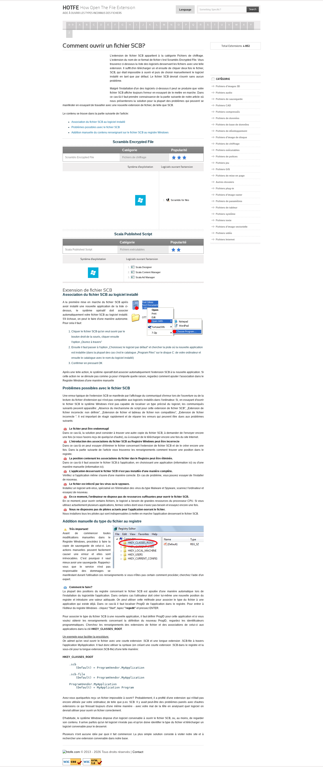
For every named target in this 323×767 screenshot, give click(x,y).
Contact (137, 752)
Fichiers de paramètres (229, 201)
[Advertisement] (85, 75)
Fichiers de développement (231, 131)
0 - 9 (71, 24)
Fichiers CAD (223, 105)
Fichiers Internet (225, 239)
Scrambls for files (180, 200)
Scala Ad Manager (145, 277)
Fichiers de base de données (232, 124)
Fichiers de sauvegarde (229, 99)
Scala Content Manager (148, 272)
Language (185, 9)
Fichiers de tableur (226, 207)
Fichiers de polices (227, 156)
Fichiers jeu (222, 163)
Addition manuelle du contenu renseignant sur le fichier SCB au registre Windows (120, 132)
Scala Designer (144, 267)
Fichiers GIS (223, 169)
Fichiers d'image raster (229, 194)
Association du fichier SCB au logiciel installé (98, 121)
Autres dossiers (225, 182)
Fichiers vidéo (224, 233)
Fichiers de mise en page (230, 175)
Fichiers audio (224, 92)
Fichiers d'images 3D (228, 86)
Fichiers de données (227, 118)
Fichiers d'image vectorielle (231, 226)
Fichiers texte (223, 220)
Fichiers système (225, 214)
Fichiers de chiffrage (228, 143)
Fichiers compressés (228, 111)
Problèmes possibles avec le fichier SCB (95, 127)
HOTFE (99, 7)
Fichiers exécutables (228, 150)
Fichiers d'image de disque (231, 137)
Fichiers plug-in (225, 188)
